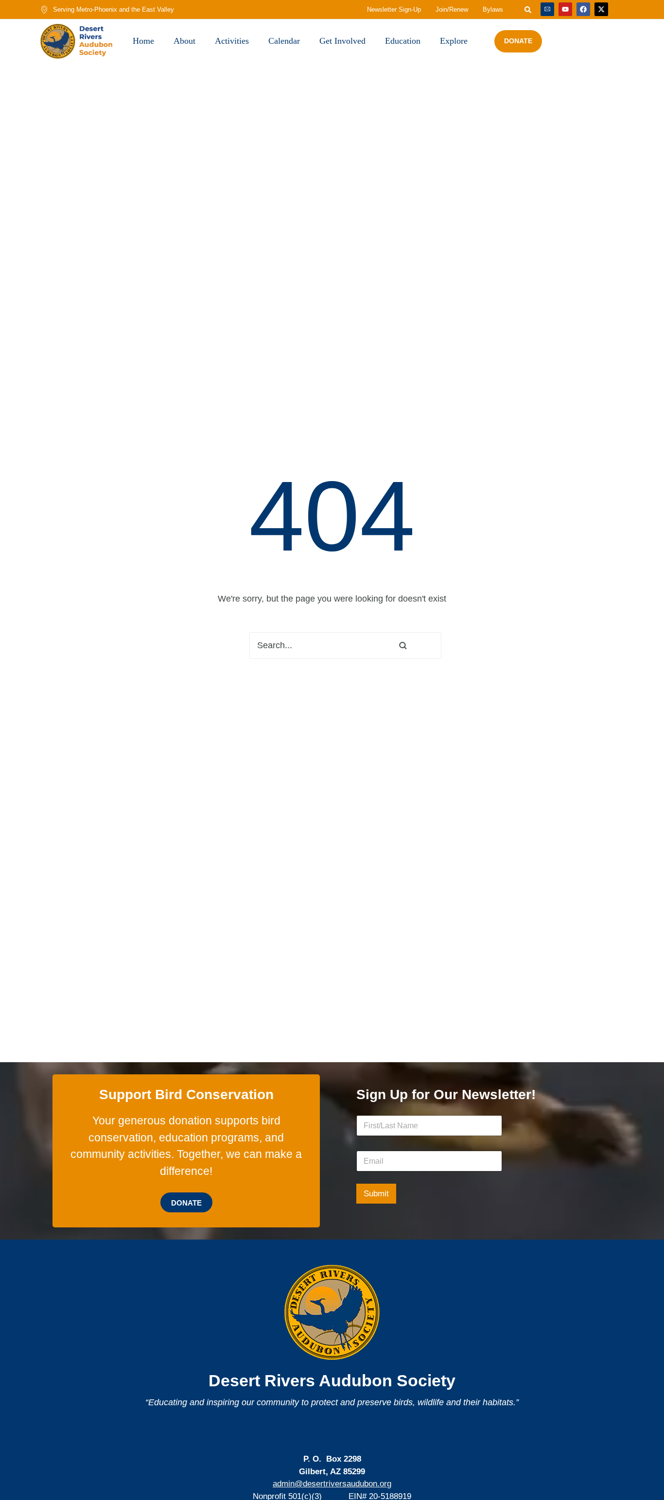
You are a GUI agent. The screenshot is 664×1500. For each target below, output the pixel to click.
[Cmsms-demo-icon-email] (547, 9)
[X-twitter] (601, 9)
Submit (376, 1193)
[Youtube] (565, 9)
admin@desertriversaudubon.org (332, 1483)
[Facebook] (583, 9)
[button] (636, 1458)
